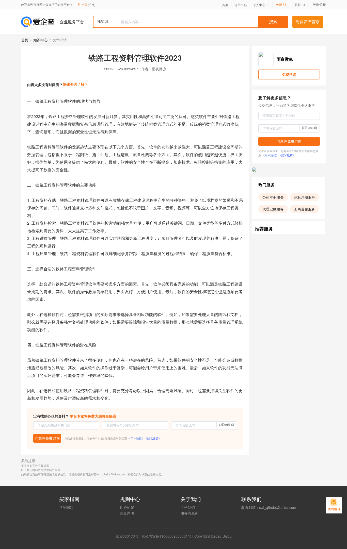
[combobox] (190, 22)
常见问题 (66, 507)
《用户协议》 (136, 438)
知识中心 (40, 40)
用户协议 (127, 507)
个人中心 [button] (259, 5)
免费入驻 (282, 4)
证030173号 (128, 536)
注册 (323, 4)
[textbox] (202, 22)
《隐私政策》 (153, 438)
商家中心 (300, 4)
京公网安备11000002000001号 (166, 536)
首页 (225, 4)
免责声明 (127, 512)
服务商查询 (189, 512)
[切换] (91, 4)
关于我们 (188, 507)
